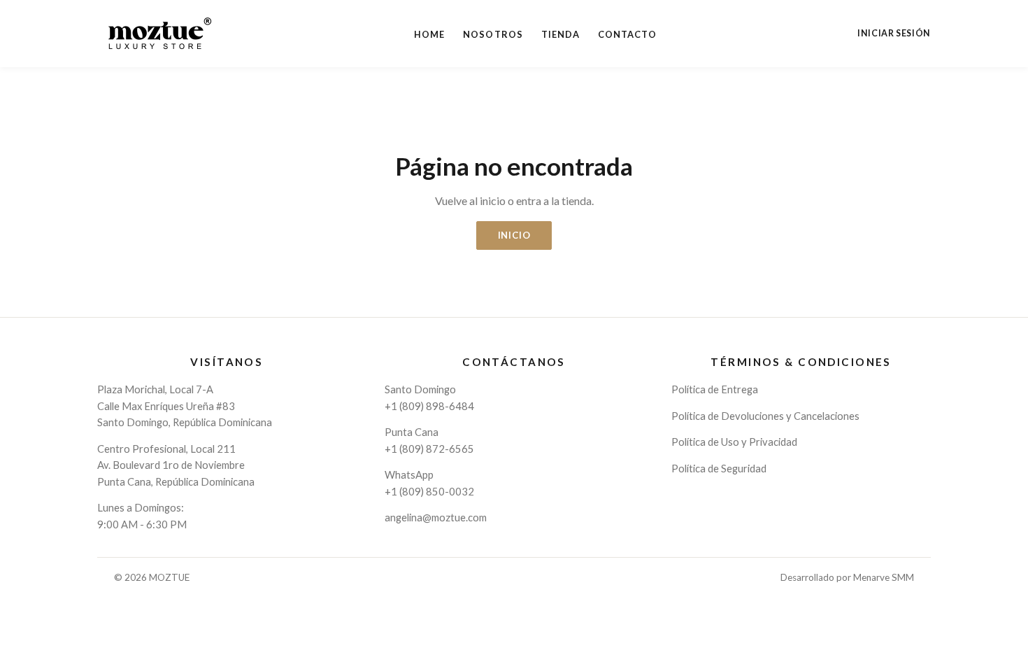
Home (429, 34)
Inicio (514, 235)
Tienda (560, 34)
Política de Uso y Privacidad (734, 441)
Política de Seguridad (718, 468)
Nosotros (492, 34)
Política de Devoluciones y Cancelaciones (765, 415)
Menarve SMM (883, 577)
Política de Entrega (714, 389)
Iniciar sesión (894, 33)
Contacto (627, 34)
